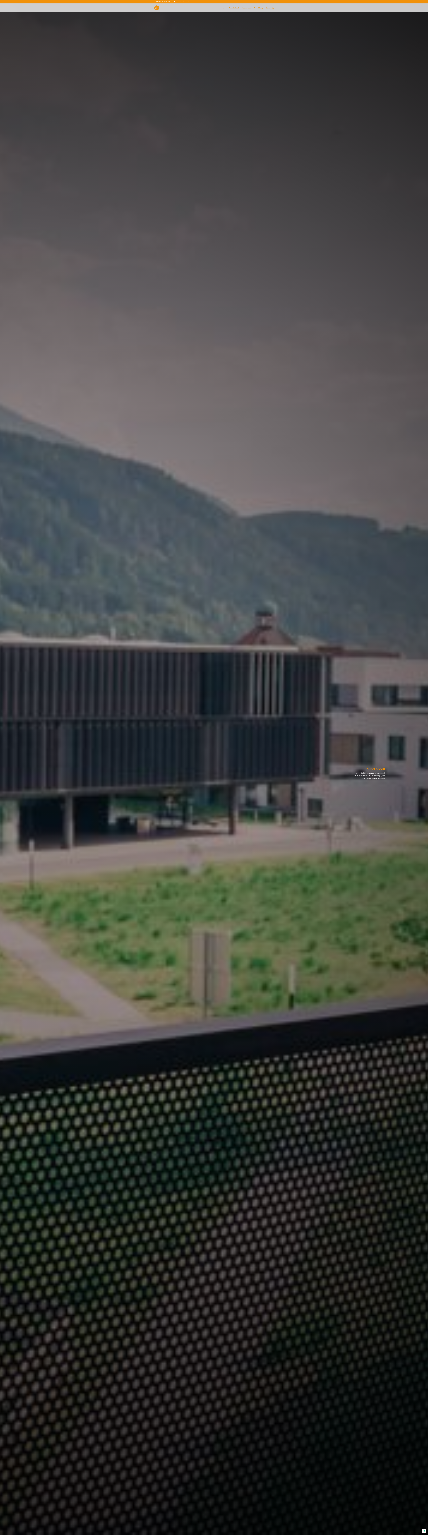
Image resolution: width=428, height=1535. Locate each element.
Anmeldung (258, 8)
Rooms (221, 8)
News (268, 8)
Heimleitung (246, 8)
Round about (234, 8)
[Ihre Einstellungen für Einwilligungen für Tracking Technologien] (424, 1531)
